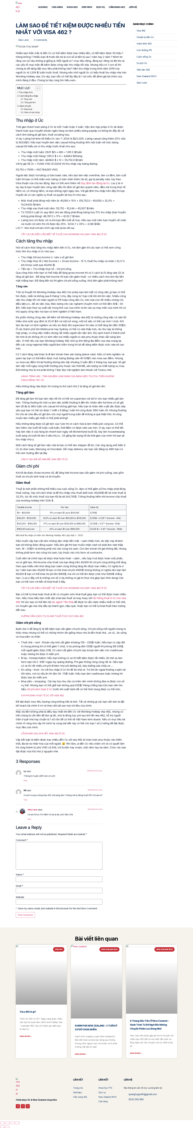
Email (19, 886)
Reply (25, 780)
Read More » (25, 1036)
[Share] (12, 1123)
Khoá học (72, 7)
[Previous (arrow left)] (2, 1127)
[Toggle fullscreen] (7, 1123)
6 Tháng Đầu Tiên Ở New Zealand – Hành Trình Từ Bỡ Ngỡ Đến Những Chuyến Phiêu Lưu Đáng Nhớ (149, 1024)
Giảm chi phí (25, 106)
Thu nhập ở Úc (26, 92)
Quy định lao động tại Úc (95, 183)
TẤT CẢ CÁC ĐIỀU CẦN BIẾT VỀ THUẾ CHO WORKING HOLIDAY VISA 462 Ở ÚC (64, 234)
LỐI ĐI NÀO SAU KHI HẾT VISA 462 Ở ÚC (43, 733)
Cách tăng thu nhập (28, 96)
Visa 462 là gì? (28, 1011)
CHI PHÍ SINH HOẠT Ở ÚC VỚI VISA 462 (42, 695)
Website (20, 897)
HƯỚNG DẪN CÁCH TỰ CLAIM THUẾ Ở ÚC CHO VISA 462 (52, 616)
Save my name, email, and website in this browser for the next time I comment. (58, 908)
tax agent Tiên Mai (62, 602)
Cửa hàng (57, 7)
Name (20, 874)
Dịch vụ (100, 7)
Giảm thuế (28, 109)
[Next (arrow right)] (7, 1127)
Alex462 (43, 7)
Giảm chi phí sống (32, 112)
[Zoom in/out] (2, 1123)
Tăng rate (28, 99)
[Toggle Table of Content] (37, 88)
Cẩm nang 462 (117, 7)
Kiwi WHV (87, 7)
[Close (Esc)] (17, 1123)
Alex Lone (32, 809)
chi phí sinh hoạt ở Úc (39, 689)
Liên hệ (133, 7)
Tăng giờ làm (29, 102)
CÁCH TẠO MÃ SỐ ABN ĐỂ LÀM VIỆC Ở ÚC (44, 459)
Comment (22, 840)
